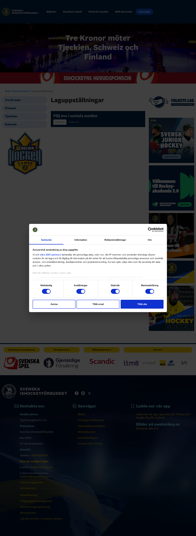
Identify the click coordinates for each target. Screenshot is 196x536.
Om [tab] (150, 240)
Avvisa (54, 304)
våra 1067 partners (50, 254)
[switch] (80, 291)
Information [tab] (80, 240)
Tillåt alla (142, 304)
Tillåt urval (98, 304)
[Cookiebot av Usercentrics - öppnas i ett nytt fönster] (150, 229)
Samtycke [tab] (46, 240)
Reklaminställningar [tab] (115, 240)
